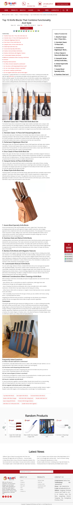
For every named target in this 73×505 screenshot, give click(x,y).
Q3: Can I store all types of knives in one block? (14, 68)
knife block (11, 76)
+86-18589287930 (69, 258)
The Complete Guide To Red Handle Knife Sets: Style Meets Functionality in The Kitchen (19, 463)
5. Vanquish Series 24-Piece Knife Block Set (13, 44)
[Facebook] (3, 496)
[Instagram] (8, 496)
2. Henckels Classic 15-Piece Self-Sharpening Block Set (15, 38)
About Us (22, 484)
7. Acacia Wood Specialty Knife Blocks (12, 48)
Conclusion (5, 59)
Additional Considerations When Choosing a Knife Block (16, 57)
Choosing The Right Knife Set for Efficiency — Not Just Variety (17, 458)
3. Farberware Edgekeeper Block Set (11, 40)
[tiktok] (11, 496)
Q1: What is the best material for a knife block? (14, 64)
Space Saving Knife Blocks (9, 401)
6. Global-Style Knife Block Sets (10, 46)
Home (21, 480)
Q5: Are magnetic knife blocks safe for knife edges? (15, 72)
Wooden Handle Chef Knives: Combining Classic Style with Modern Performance (53, 462)
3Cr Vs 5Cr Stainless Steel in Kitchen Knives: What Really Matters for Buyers (53, 456)
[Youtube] (6, 496)
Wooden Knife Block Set (41, 398)
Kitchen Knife (41, 480)
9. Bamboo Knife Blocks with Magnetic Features (14, 53)
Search (52, 471)
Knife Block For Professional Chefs (11, 403)
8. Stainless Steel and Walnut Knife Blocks (12, 51)
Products (22, 482)
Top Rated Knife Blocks (8, 395)
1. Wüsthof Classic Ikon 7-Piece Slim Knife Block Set (15, 35)
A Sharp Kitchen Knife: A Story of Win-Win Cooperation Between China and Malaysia (19, 460)
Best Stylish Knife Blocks (22, 395)
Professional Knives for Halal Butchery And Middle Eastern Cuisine (52, 463)
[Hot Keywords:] (63, 10)
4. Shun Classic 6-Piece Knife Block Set (12, 42)
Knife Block (40, 487)
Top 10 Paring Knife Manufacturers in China (47, 460)
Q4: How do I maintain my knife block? (12, 70)
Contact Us (23, 491)
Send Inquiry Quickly (62, 4)
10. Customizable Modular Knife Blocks (12, 55)
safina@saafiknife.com (69, 254)
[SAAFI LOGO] (9, 478)
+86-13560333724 (69, 256)
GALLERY (22, 486)
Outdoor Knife (41, 484)
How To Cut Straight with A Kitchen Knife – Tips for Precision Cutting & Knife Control (53, 458)
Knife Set (40, 482)
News (21, 489)
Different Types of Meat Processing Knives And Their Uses (16, 456)
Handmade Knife (42, 486)
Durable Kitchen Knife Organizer (29, 403)
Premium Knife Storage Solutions (25, 401)
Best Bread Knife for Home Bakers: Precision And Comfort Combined (19, 462)
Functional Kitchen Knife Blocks (38, 395)
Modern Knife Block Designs (9, 398)
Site (41, 25)
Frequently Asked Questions (9, 61)
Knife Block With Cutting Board (26, 398)
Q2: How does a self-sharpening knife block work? (15, 66)
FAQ (21, 487)
